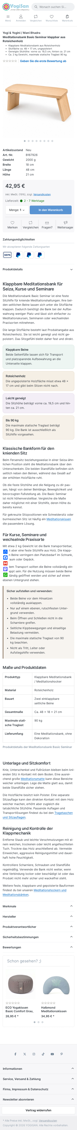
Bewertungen (12, 947)
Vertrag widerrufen (38, 1110)
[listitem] (38, 102)
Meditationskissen (59, 519)
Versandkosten (42, 194)
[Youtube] (52, 1054)
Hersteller (9, 916)
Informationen (12, 1068)
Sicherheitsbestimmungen (21, 937)
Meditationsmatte (33, 779)
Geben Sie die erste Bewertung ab (43, 61)
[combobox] (53, 7)
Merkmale (9, 906)
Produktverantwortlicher (19, 927)
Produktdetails (13, 269)
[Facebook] (15, 1054)
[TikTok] (43, 1054)
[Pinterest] (62, 1054)
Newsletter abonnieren (18, 1099)
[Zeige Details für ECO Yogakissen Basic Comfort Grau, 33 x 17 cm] (21, 984)
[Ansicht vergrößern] (38, 102)
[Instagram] (34, 1054)
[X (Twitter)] (25, 1054)
